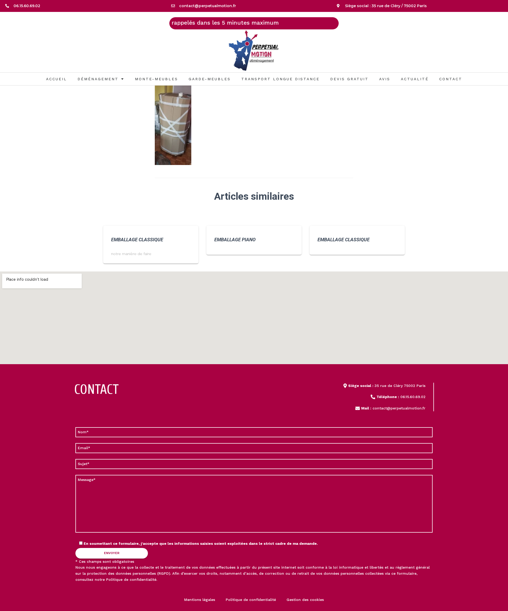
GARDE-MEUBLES (210, 79)
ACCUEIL (56, 79)
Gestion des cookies (305, 599)
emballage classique (137, 239)
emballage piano (235, 239)
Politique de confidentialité (131, 579)
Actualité (415, 79)
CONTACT (450, 79)
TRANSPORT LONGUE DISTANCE (280, 79)
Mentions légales (199, 599)
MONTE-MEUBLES (156, 79)
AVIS (384, 79)
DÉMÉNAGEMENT (98, 79)
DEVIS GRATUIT (349, 79)
